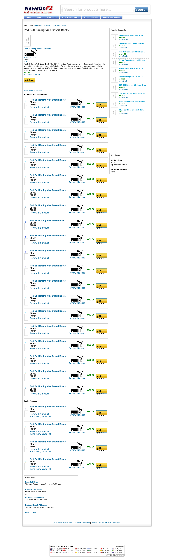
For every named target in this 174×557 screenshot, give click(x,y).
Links (55, 523)
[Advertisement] (129, 136)
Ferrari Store (52, 17)
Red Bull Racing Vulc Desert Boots (53, 26)
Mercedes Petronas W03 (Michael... (132, 102)
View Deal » (123, 39)
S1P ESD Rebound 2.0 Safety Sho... (132, 85)
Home (29, 17)
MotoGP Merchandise (111, 17)
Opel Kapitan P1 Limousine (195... (132, 44)
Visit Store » (29, 80)
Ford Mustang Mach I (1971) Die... (132, 77)
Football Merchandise (70, 17)
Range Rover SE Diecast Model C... (132, 68)
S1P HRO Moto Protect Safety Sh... (132, 93)
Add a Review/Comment (33, 91)
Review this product (39, 107)
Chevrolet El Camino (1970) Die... (132, 35)
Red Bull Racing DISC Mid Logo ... (132, 52)
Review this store (30, 58)
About (39, 17)
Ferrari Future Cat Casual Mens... (132, 60)
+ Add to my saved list (32, 75)
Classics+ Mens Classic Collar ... (131, 110)
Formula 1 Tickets (91, 17)
